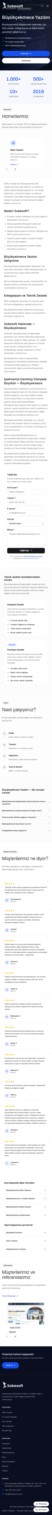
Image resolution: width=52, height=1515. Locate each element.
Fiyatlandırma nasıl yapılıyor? (14, 830)
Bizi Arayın (43, 1510)
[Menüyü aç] (47, 6)
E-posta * (11, 508)
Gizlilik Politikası (8, 1511)
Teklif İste (24, 550)
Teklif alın (24, 53)
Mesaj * (11, 529)
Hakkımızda (6, 1448)
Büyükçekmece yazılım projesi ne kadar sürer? (22, 810)
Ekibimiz (5, 1466)
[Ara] (42, 6)
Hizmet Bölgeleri (8, 1462)
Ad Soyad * (12, 487)
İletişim (5, 1471)
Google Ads (7, 1430)
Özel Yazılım (7, 1421)
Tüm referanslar (9, 1296)
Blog (4, 1457)
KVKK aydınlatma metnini (33, 556)
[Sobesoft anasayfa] (13, 6)
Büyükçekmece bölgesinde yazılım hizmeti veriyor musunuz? (24, 802)
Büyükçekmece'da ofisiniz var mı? (16, 824)
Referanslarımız (8, 1452)
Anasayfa (6, 1443)
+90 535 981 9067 (13, 1490)
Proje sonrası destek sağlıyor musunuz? (19, 817)
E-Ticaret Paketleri (9, 1417)
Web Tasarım (7, 1412)
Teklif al (9, 1365)
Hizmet (10, 519)
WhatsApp (26, 60)
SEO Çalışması (8, 1426)
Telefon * (11, 498)
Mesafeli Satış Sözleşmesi (27, 1511)
